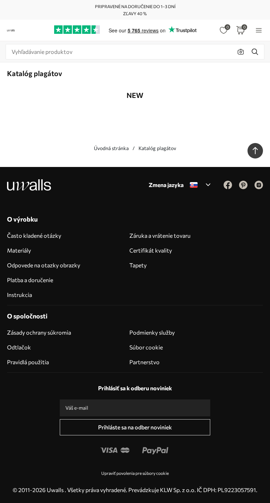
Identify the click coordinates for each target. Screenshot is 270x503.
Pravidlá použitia (28, 362)
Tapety (138, 265)
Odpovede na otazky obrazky (43, 265)
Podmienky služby (152, 332)
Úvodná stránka (111, 148)
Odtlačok (19, 347)
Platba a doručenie (30, 280)
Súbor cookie (146, 347)
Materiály (19, 250)
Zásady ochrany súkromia (39, 332)
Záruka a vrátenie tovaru (160, 235)
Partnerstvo (144, 362)
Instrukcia (19, 294)
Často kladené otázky (34, 235)
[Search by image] (240, 51)
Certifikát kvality (150, 250)
